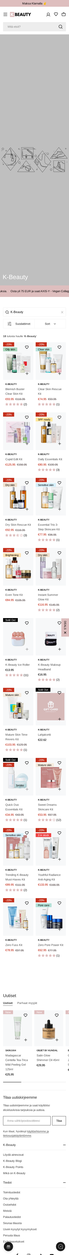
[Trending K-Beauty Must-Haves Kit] (18, 847)
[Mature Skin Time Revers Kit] (18, 706)
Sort (47, 323)
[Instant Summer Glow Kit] (51, 567)
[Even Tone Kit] (18, 567)
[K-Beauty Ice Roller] (18, 637)
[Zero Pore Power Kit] (51, 917)
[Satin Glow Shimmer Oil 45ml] (48, 1028)
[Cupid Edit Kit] (18, 431)
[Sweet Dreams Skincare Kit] (51, 777)
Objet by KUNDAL (47, 1050)
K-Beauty (11, 384)
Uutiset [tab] (8, 1003)
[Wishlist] (56, 14)
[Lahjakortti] (51, 706)
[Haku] (60, 26)
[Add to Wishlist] (26, 347)
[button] (14, 404)
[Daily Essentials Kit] (51, 431)
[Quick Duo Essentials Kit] (18, 777)
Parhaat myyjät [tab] (27, 1003)
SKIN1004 (10, 1050)
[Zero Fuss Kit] (18, 917)
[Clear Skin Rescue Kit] (51, 361)
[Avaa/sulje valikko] (5, 14)
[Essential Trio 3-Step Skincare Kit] (51, 497)
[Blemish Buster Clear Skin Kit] (18, 361)
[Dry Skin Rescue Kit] (18, 497)
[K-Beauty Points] (8, 1246)
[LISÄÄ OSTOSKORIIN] (26, 1040)
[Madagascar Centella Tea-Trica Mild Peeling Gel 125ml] (17, 1028)
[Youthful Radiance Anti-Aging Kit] (51, 847)
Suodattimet (22, 323)
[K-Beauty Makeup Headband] (51, 637)
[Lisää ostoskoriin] (27, 373)
